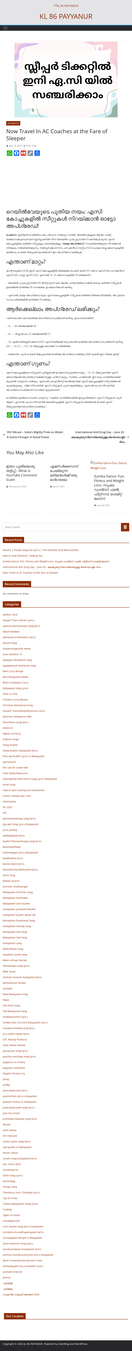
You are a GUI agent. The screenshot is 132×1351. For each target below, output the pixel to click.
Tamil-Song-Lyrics (13, 1175)
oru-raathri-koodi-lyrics (16, 1033)
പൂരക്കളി (8, 1283)
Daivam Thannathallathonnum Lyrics (24, 710)
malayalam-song (12, 943)
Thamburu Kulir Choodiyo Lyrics (21, 1192)
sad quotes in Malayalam (17, 1147)
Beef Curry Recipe (13, 671)
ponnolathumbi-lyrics (15, 1090)
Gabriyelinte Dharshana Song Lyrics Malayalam (30, 778)
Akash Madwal (11, 631)
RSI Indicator (10, 1135)
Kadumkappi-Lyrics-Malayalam (20, 852)
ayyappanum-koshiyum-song (19, 665)
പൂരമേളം (8, 1288)
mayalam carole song (15, 954)
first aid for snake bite (15, 767)
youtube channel (12, 1271)
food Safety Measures (15, 773)
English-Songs (11, 739)
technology (9, 1181)
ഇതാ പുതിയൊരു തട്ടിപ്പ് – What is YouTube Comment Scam (21, 473)
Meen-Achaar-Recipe (15, 960)
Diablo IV (8, 727)
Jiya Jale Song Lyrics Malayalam (20, 824)
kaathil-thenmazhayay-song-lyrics (22, 841)
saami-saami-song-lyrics (17, 1141)
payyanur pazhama (14, 1067)
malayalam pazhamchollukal (19, 909)
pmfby (6, 1084)
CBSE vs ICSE (10, 694)
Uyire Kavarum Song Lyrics (18, 1243)
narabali (7, 988)
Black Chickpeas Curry (15, 682)
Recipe (6, 1124)
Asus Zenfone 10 (12, 654)
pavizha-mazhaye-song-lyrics (19, 1056)
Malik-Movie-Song (13, 948)
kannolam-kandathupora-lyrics (20, 869)
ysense (7, 1277)
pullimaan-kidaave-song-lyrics (20, 1118)
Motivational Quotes (14, 982)
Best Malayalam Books (15, 677)
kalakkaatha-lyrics (13, 858)
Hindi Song (9, 784)
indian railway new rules (17, 795)
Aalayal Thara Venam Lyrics (18, 620)
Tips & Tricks (10, 1198)
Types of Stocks (11, 1215)
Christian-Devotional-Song (18, 705)
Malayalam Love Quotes (16, 903)
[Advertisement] (66, 183)
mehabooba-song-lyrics (16, 965)
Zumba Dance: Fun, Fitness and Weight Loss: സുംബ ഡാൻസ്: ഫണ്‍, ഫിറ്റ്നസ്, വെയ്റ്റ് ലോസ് (109, 487)
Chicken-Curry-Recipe (15, 699)
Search (125, 527)
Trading (7, 1209)
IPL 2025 (7, 807)
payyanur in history (14, 1062)
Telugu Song (10, 1186)
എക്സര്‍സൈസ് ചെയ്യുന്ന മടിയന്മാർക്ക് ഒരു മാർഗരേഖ (64, 473)
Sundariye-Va (10, 1169)
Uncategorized (11, 1220)
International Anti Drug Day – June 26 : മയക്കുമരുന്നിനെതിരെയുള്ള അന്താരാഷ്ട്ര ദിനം (98, 437)
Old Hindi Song (11, 1005)
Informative (13, 123)
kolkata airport (11, 880)
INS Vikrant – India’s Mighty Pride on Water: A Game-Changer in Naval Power (35, 434)
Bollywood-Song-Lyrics (15, 688)
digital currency (12, 733)
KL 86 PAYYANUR (66, 16)
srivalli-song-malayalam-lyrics (20, 1158)
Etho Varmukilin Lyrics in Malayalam (23, 756)
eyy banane (9, 761)
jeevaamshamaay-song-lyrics (19, 818)
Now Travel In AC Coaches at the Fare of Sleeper (30, 572)
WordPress (81, 1344)
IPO (5, 812)
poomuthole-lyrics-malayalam (20, 1096)
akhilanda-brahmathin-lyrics (19, 637)
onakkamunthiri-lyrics (15, 1016)
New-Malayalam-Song (15, 994)
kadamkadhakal (12, 846)
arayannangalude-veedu (17, 648)
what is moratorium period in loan (22, 1260)
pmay (6, 1079)
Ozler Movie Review (14, 1045)
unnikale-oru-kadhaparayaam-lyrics (23, 1232)
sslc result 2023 (12, 1164)
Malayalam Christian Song (18, 892)
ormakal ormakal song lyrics (19, 1028)
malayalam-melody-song (17, 926)
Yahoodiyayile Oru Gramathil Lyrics (23, 1266)
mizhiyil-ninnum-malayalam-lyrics (22, 977)
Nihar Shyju (31, 145)
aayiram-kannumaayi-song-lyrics (21, 626)
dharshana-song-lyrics (16, 722)
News (6, 999)
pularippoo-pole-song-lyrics (19, 1107)
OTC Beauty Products (15, 1039)
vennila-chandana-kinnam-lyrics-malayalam (28, 1254)
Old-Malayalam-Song (15, 1011)
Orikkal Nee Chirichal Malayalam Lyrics (25, 1022)
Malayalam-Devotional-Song (19, 920)
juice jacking (10, 829)
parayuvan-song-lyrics (15, 1050)
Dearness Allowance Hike (17, 716)
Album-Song (10, 643)
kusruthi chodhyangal (15, 886)
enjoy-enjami (10, 744)
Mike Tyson (9, 971)
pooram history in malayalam (19, 1101)
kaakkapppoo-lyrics (14, 835)
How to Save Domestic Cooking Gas (23, 555)
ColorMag (63, 1344)
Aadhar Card (10, 614)
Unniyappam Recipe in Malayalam (22, 1237)
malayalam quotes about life (19, 914)
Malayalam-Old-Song (15, 931)
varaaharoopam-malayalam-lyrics (22, 1249)
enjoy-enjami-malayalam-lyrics (20, 750)
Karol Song (9, 875)
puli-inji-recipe (11, 1113)
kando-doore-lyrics (13, 863)
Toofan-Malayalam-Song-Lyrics (20, 1203)
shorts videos (10, 1152)
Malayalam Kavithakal (15, 897)
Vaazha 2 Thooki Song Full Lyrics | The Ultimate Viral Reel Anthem (41, 550)
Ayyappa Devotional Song (17, 660)
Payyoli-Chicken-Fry (14, 1073)
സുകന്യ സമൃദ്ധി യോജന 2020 (21, 1294)
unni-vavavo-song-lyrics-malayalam (23, 1226)
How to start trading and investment (24, 790)
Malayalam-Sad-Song (15, 937)
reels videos (9, 1130)
